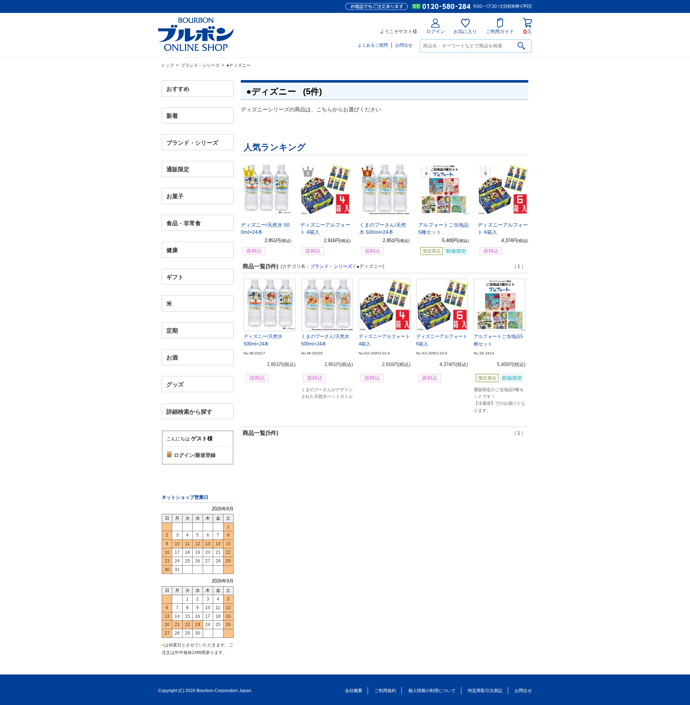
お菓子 (175, 196)
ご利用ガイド (500, 31)
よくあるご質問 (373, 45)
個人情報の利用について (432, 690)
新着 (172, 115)
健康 (172, 250)
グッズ (175, 384)
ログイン (435, 31)
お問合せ (404, 45)
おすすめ (177, 89)
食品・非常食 (183, 223)
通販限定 (177, 169)
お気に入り (465, 31)
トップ (167, 65)
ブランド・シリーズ (200, 65)
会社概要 (353, 690)
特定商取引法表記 (485, 690)
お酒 (172, 357)
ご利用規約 (385, 690)
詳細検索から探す (189, 411)
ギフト (175, 277)
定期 (172, 331)
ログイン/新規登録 (195, 455)
